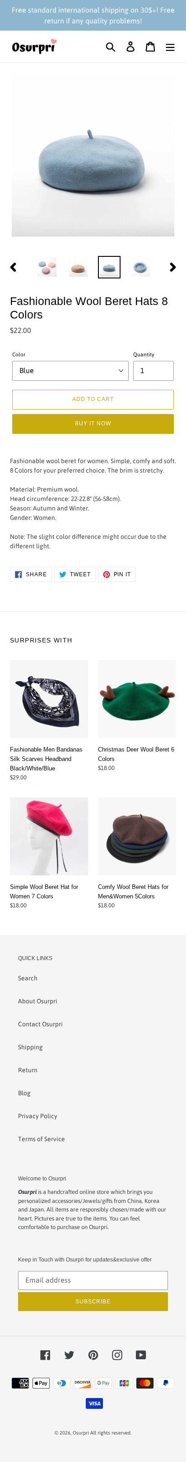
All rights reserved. (110, 1432)
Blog (24, 1093)
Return (27, 1070)
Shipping (30, 1047)
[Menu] (170, 46)
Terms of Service (41, 1139)
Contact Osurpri (40, 1024)
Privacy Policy (37, 1116)
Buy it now (93, 423)
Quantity (143, 354)
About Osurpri (37, 1001)
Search (27, 978)
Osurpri (81, 1432)
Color (18, 354)
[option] (47, 267)
